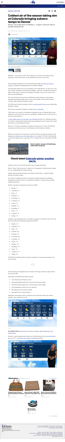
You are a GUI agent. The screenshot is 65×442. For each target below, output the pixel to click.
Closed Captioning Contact (57, 436)
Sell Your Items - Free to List (24, 378)
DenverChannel (6, 425)
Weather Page (46, 331)
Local (39, 425)
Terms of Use (43, 433)
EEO (48, 433)
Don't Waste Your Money (54, 428)
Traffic (41, 331)
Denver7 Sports (59, 425)
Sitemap (39, 432)
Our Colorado (52, 427)
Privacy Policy (53, 432)
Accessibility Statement (46, 435)
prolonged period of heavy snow (42, 104)
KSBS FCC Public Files (51, 434)
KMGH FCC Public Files (58, 433)
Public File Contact (37, 435)
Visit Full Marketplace (53, 378)
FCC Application (59, 434)
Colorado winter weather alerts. (40, 159)
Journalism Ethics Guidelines (34, 433)
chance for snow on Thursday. (36, 109)
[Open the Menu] (2, 2)
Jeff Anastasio (15, 34)
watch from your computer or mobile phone (28, 338)
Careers (51, 433)
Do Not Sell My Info (46, 432)
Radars (37, 331)
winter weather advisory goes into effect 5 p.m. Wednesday (23, 119)
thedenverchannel (4, 425)
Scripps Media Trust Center (57, 435)
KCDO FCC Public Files (41, 434)
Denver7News (3, 425)
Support (61, 428)
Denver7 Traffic (52, 425)
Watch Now (60, 2)
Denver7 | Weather (14, 11)
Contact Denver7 (59, 427)
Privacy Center (60, 432)
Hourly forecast (23, 331)
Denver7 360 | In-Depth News (43, 427)
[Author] (9, 34)
